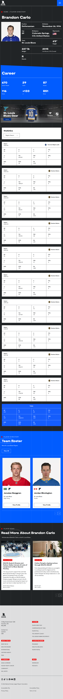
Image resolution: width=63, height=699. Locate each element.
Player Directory (18, 12)
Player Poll (35, 631)
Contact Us (4, 630)
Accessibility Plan (5, 688)
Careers (3, 632)
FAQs (2, 655)
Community (4, 668)
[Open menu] (60, 3)
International (5, 649)
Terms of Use (33, 690)
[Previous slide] (55, 513)
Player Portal (42, 649)
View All (6, 451)
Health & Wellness (37, 647)
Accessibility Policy (34, 688)
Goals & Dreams (5, 663)
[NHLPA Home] (3, 3)
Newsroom (35, 663)
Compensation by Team (38, 628)
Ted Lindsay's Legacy (38, 633)
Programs (35, 644)
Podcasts (35, 665)
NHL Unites (10, 671)
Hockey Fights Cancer (7, 665)
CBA (2, 633)
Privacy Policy (4, 690)
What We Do (4, 644)
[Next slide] (59, 513)
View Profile (16, 505)
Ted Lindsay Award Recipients (40, 636)
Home (6, 12)
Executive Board (6, 647)
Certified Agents (6, 652)
